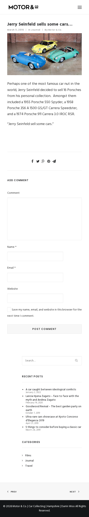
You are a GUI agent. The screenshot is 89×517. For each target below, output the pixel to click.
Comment (13, 193)
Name (11, 247)
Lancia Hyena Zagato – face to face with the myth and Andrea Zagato (52, 398)
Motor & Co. (55, 29)
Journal (35, 29)
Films (28, 456)
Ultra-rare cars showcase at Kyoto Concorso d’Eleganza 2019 (52, 419)
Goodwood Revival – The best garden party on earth (53, 408)
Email (11, 268)
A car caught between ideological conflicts (51, 390)
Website (12, 289)
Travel (28, 466)
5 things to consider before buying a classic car (53, 427)
